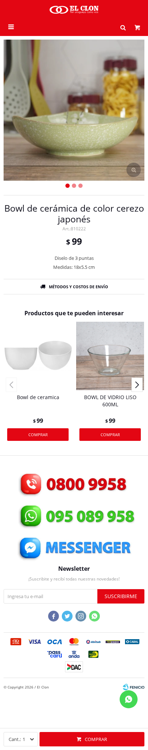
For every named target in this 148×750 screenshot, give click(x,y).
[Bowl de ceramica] (38, 355)
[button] (123, 27)
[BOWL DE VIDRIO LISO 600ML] (110, 355)
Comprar (96, 739)
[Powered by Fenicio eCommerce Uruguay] (133, 687)
